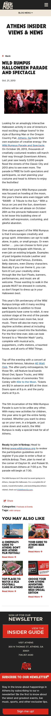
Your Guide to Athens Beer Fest (37, 544)
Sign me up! (25, 711)
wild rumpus (14, 511)
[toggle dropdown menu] (46, 5)
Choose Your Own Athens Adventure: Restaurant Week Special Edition (37, 585)
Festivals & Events (24, 507)
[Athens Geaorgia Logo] (8, 8)
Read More (7, 557)
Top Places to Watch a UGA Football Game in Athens (12, 583)
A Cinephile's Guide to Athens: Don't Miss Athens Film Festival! (11, 547)
